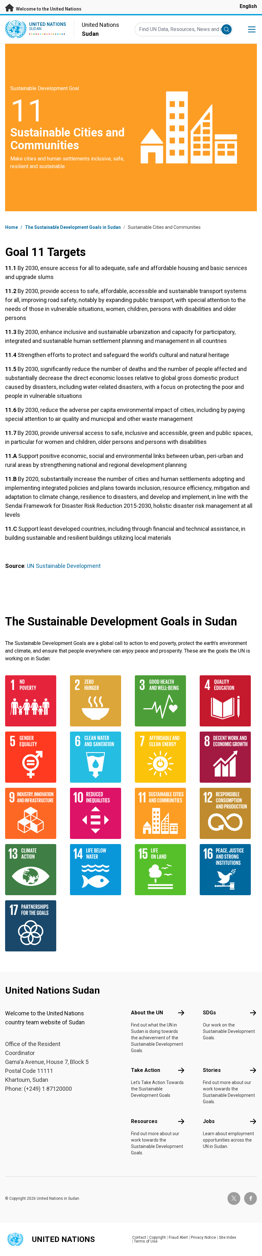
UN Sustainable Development (64, 565)
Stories (212, 1070)
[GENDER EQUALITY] (33, 757)
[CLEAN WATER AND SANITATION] (98, 757)
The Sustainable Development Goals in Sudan (73, 227)
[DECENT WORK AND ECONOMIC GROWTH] (228, 757)
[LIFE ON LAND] (163, 869)
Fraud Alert (178, 1237)
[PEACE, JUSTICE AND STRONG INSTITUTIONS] (228, 869)
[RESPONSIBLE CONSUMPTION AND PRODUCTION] (228, 813)
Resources (144, 1121)
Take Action (145, 1070)
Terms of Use (146, 1241)
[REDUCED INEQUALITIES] (98, 813)
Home (11, 227)
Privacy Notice (203, 1237)
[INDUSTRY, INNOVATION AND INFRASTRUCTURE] (33, 813)
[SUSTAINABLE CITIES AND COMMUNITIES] (163, 813)
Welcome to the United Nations (48, 9)
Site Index (227, 1237)
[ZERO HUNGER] (98, 700)
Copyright (157, 1237)
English (248, 6)
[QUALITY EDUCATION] (228, 700)
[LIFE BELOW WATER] (98, 869)
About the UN (147, 1013)
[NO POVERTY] (33, 700)
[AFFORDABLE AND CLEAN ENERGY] (163, 757)
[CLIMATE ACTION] (33, 869)
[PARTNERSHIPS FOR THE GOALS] (33, 925)
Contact (139, 1237)
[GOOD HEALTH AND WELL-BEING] (163, 700)
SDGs (209, 1013)
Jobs (209, 1121)
